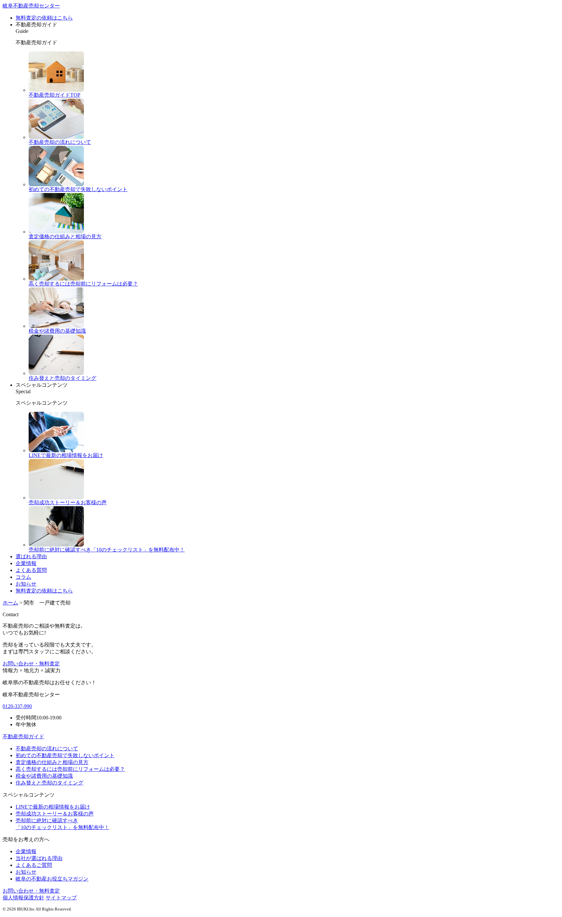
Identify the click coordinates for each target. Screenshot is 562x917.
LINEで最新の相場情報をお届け (53, 807)
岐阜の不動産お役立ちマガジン (52, 879)
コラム (23, 577)
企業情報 (26, 563)
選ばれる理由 (31, 556)
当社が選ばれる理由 (39, 858)
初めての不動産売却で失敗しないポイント (65, 755)
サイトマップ (61, 897)
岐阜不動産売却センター (31, 5)
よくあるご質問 (34, 865)
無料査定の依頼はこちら (44, 18)
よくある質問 (31, 570)
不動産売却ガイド (23, 736)
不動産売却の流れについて (47, 748)
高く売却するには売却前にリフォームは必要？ (70, 769)
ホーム (10, 602)
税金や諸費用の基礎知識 (44, 776)
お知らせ (26, 584)
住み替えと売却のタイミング (49, 782)
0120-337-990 (17, 706)
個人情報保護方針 (23, 897)
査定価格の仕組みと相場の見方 (52, 762)
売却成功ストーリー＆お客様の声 (55, 813)
